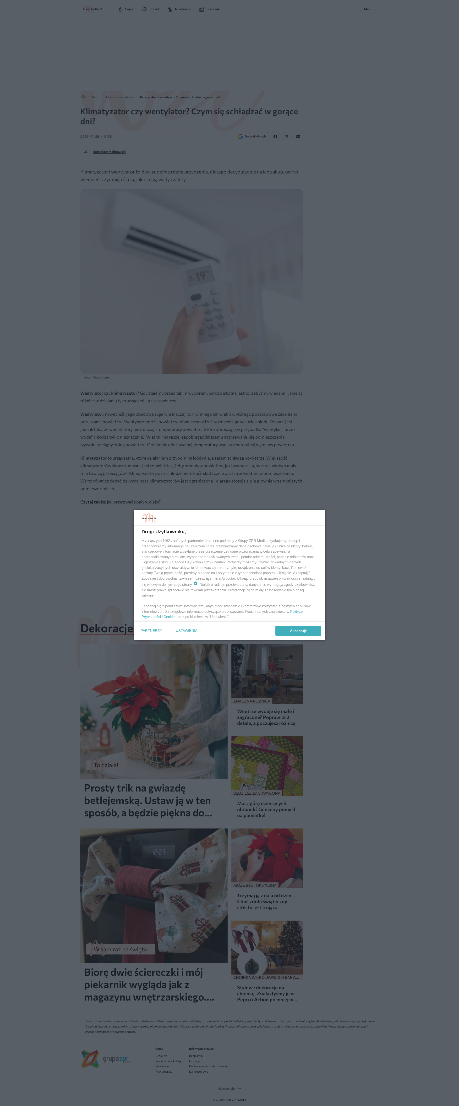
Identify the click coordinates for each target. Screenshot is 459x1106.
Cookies (170, 617)
